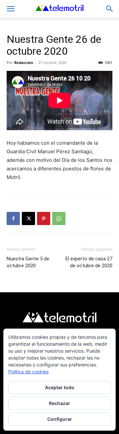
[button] (10, 9)
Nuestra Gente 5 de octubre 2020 (28, 262)
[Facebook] (13, 218)
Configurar (59, 419)
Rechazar (59, 403)
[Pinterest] (43, 218)
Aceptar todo (59, 387)
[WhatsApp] (58, 218)
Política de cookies (28, 371)
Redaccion (23, 62)
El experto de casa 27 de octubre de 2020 (88, 262)
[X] (28, 218)
